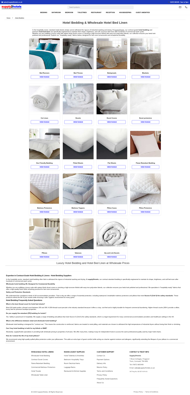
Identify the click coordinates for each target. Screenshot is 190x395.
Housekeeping (125, 12)
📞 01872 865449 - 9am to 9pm (178, 2)
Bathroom (56, 12)
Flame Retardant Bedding (40, 363)
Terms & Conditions (151, 392)
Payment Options (103, 359)
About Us (100, 383)
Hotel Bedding (19, 18)
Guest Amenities (143, 12)
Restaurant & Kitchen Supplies (75, 371)
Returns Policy (102, 367)
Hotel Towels (36, 371)
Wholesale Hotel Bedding (40, 356)
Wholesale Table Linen (39, 375)
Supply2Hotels (119, 30)
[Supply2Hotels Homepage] (11, 7)
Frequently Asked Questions (107, 379)
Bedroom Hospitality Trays (74, 359)
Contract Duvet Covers (39, 359)
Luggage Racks (69, 367)
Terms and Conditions (105, 371)
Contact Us (101, 356)
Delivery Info (101, 363)
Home (8, 18)
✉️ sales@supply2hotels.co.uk (11, 2)
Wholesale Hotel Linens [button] (42, 352)
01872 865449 (137, 364)
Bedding (43, 12)
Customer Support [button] (105, 352)
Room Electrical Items (72, 363)
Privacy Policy (102, 375)
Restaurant (96, 12)
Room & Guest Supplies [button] (74, 352)
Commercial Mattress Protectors (43, 367)
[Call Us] (186, 7)
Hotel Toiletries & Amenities (74, 356)
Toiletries (82, 12)
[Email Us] (180, 7)
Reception (110, 12)
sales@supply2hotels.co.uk (144, 368)
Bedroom (69, 12)
